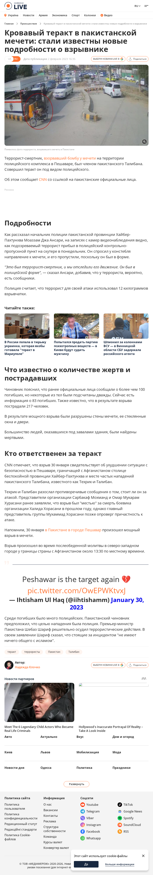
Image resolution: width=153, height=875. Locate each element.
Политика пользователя (14, 806)
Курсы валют (52, 842)
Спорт (76, 15)
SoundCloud (132, 825)
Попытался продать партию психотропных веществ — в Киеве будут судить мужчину (76, 348)
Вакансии (50, 810)
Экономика (59, 15)
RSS (126, 831)
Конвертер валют (56, 848)
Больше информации (119, 864)
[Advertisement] (72, 201)
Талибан (73, 651)
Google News (133, 811)
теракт (11, 651)
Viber (90, 818)
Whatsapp (93, 838)
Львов (45, 752)
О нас (47, 804)
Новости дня (14, 768)
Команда (50, 837)
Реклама (49, 821)
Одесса (45, 768)
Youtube (92, 805)
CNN (43, 179)
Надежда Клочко (27, 667)
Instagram (93, 825)
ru (136, 6)
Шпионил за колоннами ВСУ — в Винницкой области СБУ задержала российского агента (123, 348)
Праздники (122, 768)
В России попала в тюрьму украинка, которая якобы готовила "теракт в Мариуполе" (25, 348)
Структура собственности (54, 829)
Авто (8, 737)
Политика (84, 768)
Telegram (93, 811)
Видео (108, 15)
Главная (9, 23)
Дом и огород (123, 737)
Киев (8, 752)
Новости (28, 15)
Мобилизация (87, 752)
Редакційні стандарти (20, 829)
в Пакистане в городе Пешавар (73, 529)
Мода (117, 752)
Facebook (93, 831)
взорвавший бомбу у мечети (70, 158)
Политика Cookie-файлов (17, 837)
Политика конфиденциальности (21, 816)
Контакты (50, 816)
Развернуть (76, 784)
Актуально (48, 737)
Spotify (128, 818)
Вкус (80, 737)
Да (86, 864)
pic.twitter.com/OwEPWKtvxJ (76, 590)
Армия (43, 15)
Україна (13, 15)
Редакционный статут (20, 824)
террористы (32, 651)
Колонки (90, 15)
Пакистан (54, 651)
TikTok (128, 805)
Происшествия (28, 23)
